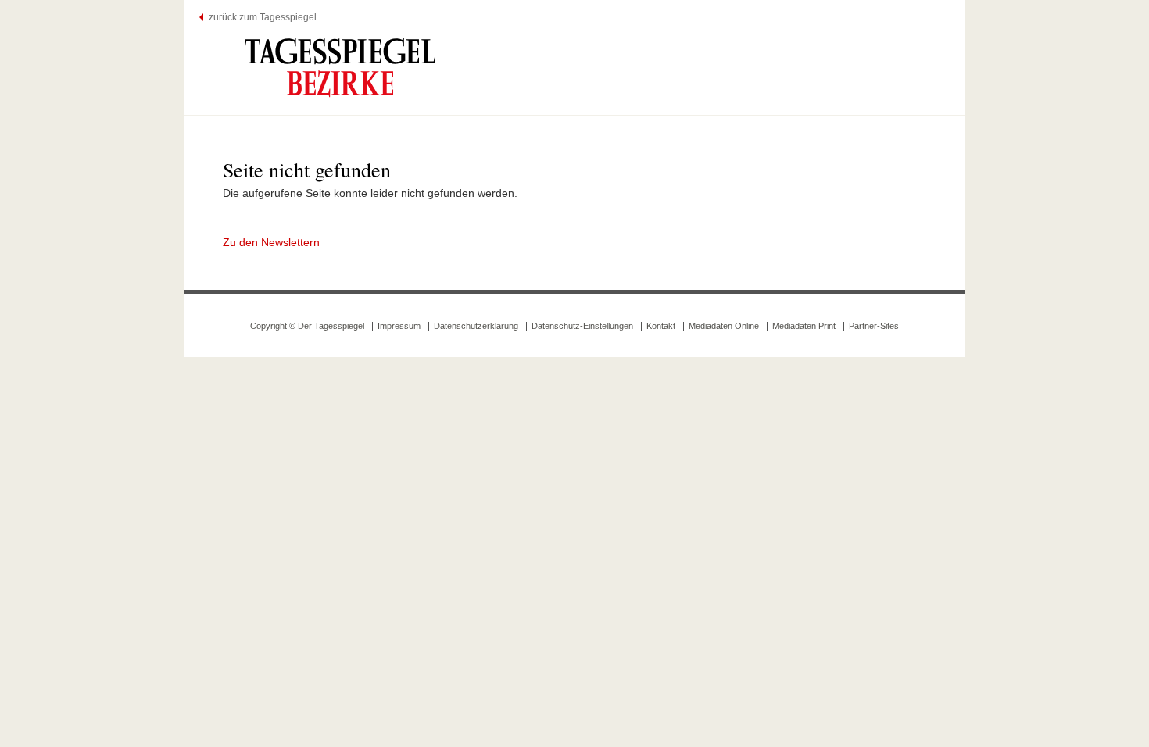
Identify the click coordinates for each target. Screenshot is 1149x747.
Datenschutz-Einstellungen (582, 326)
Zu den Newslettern (271, 242)
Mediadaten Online (724, 326)
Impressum (399, 326)
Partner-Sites (874, 326)
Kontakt (660, 326)
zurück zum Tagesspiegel (263, 17)
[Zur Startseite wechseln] (340, 67)
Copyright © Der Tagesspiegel (307, 326)
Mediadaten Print (804, 326)
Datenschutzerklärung (476, 326)
